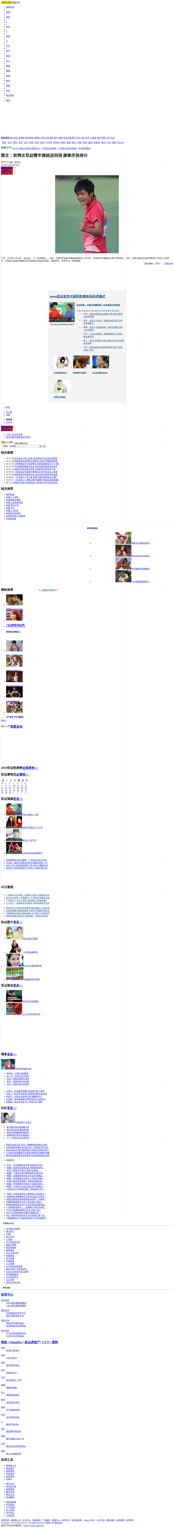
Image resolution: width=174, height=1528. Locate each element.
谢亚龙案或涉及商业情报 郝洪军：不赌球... (26, 1199)
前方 (56, 138)
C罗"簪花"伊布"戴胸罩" (15, 717)
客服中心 (56, 1520)
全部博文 (130, 1520)
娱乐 (8, 27)
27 (26, 790)
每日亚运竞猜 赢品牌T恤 (18, 1130)
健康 (13, 1410)
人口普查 (10, 1264)
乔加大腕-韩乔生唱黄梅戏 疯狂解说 (62, 324)
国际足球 (5, 1320)
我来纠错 (169, 263)
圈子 (8, 1439)
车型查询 (10, 1505)
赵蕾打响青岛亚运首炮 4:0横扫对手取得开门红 (35, 469)
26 (22, 790)
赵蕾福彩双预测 (13, 500)
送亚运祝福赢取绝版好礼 (18, 1132)
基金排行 (10, 1468)
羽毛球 (56, 142)
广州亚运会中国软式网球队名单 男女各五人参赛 (35, 472)
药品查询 (10, 1474)
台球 (109, 142)
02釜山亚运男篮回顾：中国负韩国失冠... (25, 1181)
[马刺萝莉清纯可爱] (14, 697)
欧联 (19, 1326)
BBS (8, 91)
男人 (17, 1424)
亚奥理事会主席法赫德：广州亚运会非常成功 (26, 860)
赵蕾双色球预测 (13, 513)
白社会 (9, 422)
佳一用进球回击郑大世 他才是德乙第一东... (26, 1215)
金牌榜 (21, 138)
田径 (31, 142)
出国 (8, 1402)
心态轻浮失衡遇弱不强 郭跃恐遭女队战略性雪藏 (27, 1153)
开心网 (9, 412)
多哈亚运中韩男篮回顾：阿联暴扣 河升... (26, 1189)
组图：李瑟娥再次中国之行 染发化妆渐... (25, 1184)
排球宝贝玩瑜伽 (59, 397)
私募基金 (10, 1256)
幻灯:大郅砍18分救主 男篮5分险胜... (23, 1170)
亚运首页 (63, 296)
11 (18, 785)
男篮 (15, 142)
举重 (79, 142)
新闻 (8, 12)
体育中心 (7, 1294)
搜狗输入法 (11, 1465)
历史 (88, 138)
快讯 (16, 138)
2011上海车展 (12, 1253)
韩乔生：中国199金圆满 (17, 1073)
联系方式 (66, 1520)
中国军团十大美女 (23, 1122)
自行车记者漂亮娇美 (32, 966)
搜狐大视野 (11, 1245)
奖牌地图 (115, 311)
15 (6, 788)
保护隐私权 (77, 1520)
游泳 (37, 142)
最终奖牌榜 (106, 311)
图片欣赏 (10, 1492)
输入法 (9, 1454)
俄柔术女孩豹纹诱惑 (140, 543)
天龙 (3, 1443)
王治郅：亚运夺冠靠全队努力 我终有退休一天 (26, 863)
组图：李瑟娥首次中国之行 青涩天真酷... (25, 1178)
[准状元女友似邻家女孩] (14, 681)
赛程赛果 (29, 138)
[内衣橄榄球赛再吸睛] (123, 569)
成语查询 (10, 1476)
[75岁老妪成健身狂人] (123, 581)
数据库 (14, 1313)
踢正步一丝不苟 (29, 840)
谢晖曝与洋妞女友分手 (14, 609)
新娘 (13, 1395)
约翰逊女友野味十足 (13, 671)
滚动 (11, 138)
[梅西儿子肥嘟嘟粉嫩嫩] (14, 651)
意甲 (13, 1323)
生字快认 (10, 1513)
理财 (13, 1365)
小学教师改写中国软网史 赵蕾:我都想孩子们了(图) (36, 464)
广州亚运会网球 (49, 148)
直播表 (23, 1303)
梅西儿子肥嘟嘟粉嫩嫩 (14, 655)
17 (14, 788)
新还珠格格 (11, 1247)
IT (7, 41)
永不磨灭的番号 (13, 1229)
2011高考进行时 (13, 1242)
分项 (47, 138)
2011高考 (10, 1280)
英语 (17, 1402)
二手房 (18, 1380)
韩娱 (8, 1373)
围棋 (114, 142)
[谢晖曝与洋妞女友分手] (14, 605)
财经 (8, 36)
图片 (74, 138)
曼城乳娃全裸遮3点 (13, 632)
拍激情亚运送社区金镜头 (18, 1135)
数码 (8, 1424)
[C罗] (14, 712)
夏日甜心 (10, 1231)
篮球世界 (5, 1300)
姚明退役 (10, 1250)
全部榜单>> (30, 767)
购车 (8, 1380)
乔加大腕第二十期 (30, 815)
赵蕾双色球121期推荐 (15, 516)
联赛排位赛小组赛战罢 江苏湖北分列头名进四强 (35, 483)
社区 (108, 138)
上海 (17, 1439)
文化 (3, 1415)
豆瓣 (8, 415)
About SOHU (89, 1520)
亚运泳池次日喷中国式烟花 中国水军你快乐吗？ (27, 1150)
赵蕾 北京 (10, 508)
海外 (22, 1323)
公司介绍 (101, 1520)
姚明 (18, 1306)
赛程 (86, 296)
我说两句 (10, 95)
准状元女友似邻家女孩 (14, 686)
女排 (26, 142)
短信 (15, 1446)
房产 (8, 51)
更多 (8, 407)
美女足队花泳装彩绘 (140, 556)
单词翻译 (10, 1497)
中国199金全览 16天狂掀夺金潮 (89, 311)
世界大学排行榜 (13, 1282)
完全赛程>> (21, 774)
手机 (13, 1424)
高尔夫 (121, 142)
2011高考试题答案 (14, 1266)
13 (26, 785)
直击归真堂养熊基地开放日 (18, 437)
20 (26, 788)
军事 (8, 1350)
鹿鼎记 (9, 1446)
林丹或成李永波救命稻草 (101, 347)
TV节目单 (10, 1507)
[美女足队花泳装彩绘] (123, 556)
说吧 (19, 1454)
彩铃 (19, 1446)
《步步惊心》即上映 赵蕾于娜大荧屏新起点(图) (35, 477)
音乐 (13, 1373)
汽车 (8, 46)
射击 (74, 142)
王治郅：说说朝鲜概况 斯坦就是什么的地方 (25, 1099)
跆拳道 (97, 142)
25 (18, 790)
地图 (15, 1454)
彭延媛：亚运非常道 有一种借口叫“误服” (24, 1102)
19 (22, 788)
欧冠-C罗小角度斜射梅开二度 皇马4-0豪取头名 (27, 865)
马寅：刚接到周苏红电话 (18, 1079)
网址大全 (10, 1494)
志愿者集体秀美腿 (31, 979)
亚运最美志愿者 (30, 939)
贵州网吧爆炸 (12, 1274)
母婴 (8, 1395)
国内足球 (5, 1310)
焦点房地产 (32, 1342)
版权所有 (58, 1523)
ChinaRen (15, 1342)
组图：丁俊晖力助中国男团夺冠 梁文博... (25, 1173)
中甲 (19, 1313)
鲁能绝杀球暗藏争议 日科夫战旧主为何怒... (26, 1197)
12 (22, 785)
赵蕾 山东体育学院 (14, 502)
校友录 (18, 1431)
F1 (7, 1336)
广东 (22, 1439)
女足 (10, 142)
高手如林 (10, 1258)
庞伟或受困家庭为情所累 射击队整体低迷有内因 (27, 1155)
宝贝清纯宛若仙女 (60, 373)
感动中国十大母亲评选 (16, 1269)
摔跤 (85, 142)
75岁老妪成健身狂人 (140, 581)
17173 (45, 1342)
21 (2, 790)
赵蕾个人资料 (12, 497)
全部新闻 (120, 1520)
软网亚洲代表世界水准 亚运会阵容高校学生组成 (35, 474)
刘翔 (18, 1336)
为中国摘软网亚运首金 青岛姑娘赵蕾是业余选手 (35, 466)
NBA (8, 1303)
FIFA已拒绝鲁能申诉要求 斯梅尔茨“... (24, 1213)
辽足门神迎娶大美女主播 (15, 625)
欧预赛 (9, 1326)
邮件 (8, 81)
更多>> (4, 720)
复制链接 (5, 170)
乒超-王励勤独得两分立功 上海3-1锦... (24, 1210)
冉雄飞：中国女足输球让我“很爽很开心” (24, 1096)
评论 (83, 138)
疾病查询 (10, 1489)
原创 (13, 1417)
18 (18, 788)
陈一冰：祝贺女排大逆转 (18, 1076)
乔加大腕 (67, 138)
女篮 (20, 142)
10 (14, 785)
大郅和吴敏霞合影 (23, 1069)
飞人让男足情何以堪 (31, 1014)
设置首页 (5, 1520)
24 (14, 790)
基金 (17, 1365)
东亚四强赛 (11, 519)
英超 (8, 1323)
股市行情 (10, 1484)
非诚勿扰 (10, 1261)
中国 (42, 138)
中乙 (24, 1313)
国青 (17, 1316)
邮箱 (13, 1439)
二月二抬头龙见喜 (14, 434)
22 (6, 790)
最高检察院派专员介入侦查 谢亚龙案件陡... (26, 1205)
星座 (17, 1395)
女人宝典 (10, 1510)
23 (10, 790)
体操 (68, 142)
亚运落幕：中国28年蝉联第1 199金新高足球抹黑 (98, 305)
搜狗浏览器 (11, 1502)
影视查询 (10, 1471)
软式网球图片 (85, 148)
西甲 (17, 1323)
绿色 (17, 1417)
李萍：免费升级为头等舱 (18, 1081)
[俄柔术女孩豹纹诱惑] (123, 543)
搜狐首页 (10, 7)
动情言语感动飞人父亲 (32, 827)
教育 (3, 1400)
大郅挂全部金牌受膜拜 (32, 853)
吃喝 (17, 1410)
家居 (8, 56)
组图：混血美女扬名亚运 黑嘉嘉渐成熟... (25, 1168)
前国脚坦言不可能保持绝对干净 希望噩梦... (27, 1218)
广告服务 (46, 1520)
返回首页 (5, 138)
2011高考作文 (12, 1277)
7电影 (8, 1234)
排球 (15, 1333)
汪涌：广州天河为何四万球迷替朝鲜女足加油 (26, 1094)
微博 (8, 76)
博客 (8, 86)
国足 (8, 1316)
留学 (13, 1402)
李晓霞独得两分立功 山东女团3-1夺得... (24, 1202)
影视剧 (14, 1388)
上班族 (9, 1239)
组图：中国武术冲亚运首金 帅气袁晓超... (25, 1186)
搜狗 (8, 100)
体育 (8, 17)
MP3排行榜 (11, 1486)
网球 (63, 142)
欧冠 (15, 1326)
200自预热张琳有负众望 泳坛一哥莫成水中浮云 (27, 1147)
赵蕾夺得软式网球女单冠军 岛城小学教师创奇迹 (35, 461)
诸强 (51, 138)
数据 (24, 1326)
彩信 (24, 1446)
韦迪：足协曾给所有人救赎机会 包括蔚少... (26, 1194)
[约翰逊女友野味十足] (14, 666)
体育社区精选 (92, 528)
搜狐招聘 (36, 1520)
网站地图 (110, 1520)
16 (10, 788)
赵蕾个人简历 (12, 511)
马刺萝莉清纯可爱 (12, 701)
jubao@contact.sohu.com (33, 1525)
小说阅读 (10, 1515)
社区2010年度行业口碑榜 (17, 1272)
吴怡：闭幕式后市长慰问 (18, 1084)
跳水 (42, 142)
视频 (8, 66)
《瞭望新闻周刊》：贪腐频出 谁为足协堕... (26, 1207)
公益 (13, 1350)
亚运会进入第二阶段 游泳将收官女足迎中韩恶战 (35, 458)
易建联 (23, 1306)
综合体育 (5, 1331)
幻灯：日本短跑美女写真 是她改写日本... (25, 1165)
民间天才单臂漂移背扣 (16, 868)
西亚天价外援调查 (30, 1001)
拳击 (103, 142)
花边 (113, 138)
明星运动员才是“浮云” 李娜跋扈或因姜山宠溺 (26, 1145)
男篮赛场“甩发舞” (79, 373)
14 (2, 788)
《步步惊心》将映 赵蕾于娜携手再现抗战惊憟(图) (36, 480)
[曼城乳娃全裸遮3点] (15, 626)
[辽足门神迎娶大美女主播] (14, 620)
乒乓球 (49, 142)
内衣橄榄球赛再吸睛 (140, 569)
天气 (8, 1410)
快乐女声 (10, 1237)
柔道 (90, 142)
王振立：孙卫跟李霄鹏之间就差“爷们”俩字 (25, 1091)
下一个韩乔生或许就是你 (18, 1138)
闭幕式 (100, 296)
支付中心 (27, 1520)
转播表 (37, 138)
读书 (8, 1417)
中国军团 (76, 296)
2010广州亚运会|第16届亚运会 (26, 148)
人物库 (93, 138)
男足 (4, 142)
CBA (8, 1306)
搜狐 (4, 1342)
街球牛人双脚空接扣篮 (37, 868)
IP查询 (9, 1479)
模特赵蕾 (10, 494)
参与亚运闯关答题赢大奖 (18, 1127)
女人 (8, 61)
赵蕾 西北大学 (12, 505)
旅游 (3, 1407)
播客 (8, 71)
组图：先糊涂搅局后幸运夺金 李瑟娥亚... (25, 1176)
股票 (8, 1365)
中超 (8, 1313)
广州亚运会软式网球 (67, 148)
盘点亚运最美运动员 (99, 373)
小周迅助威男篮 (30, 952)
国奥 (13, 1316)
